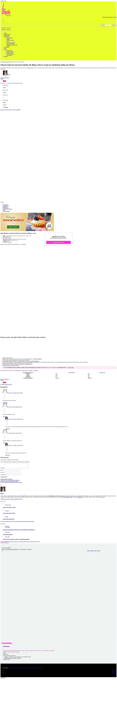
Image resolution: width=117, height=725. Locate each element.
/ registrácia (8, 29)
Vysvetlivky (10, 667)
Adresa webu (3, 474)
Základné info (9, 50)
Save (5, 382)
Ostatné (8, 46)
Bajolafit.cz (36, 667)
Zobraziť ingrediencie (58, 242)
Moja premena (10, 52)
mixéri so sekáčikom (37, 358)
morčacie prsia (30, 67)
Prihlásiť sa (4, 29)
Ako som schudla (10, 51)
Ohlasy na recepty (10, 54)
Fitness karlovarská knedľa (8, 519)
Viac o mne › (102, 497)
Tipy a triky (6, 47)
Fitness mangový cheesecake (14, 480)
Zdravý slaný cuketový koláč (9, 513)
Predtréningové (6, 207)
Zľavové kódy (9, 37)
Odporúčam (6, 36)
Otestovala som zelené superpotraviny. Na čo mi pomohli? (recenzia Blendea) (18, 529)
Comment (2, 468)
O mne (5, 49)
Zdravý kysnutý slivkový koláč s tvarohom (13, 482)
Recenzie (7, 526)
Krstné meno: (5, 654)
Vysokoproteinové (6, 211)
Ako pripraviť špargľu (7, 534)
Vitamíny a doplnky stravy (12, 44)
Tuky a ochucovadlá (11, 42)
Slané (4, 210)
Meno (1, 470)
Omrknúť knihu (71, 367)
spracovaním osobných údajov (15, 658)
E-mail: (4, 652)
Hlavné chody (8, 504)
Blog (5, 48)
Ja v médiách (9, 55)
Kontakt (6, 56)
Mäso (4, 61)
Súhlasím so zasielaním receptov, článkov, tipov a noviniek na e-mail (17, 656)
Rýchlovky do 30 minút (7, 209)
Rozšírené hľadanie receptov (6, 27)
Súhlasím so (12, 658)
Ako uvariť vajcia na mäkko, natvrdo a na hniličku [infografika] (16, 539)
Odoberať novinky (6, 659)
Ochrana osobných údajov (28, 667)
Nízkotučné (5, 206)
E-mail (2, 472)
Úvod (5, 33)
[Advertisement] (37, 347)
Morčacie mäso (8, 61)
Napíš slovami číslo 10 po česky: (9, 655)
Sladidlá (8, 39)
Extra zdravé (5, 204)
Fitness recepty (7, 34)
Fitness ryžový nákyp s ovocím (9, 507)
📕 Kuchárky (7, 35)
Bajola (2, 493)
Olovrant (7, 510)
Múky (8, 41)
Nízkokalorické (6, 205)
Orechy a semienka (11, 43)
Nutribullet (36, 361)
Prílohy (6, 516)
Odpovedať (5, 402)
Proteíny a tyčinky (10, 40)
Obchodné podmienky (18, 667)
